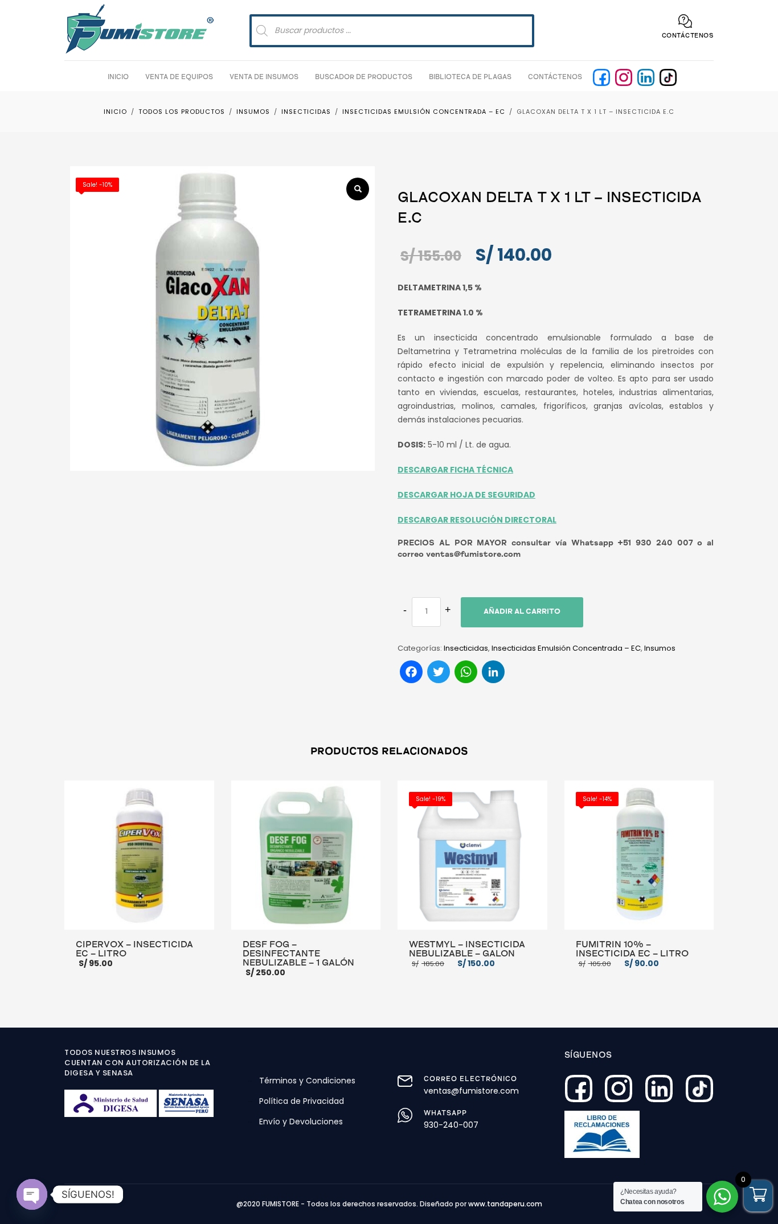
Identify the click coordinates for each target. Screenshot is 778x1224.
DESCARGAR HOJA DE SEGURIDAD (466, 494)
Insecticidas (466, 648)
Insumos (659, 648)
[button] (357, 189)
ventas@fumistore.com (471, 1090)
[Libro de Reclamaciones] (602, 1134)
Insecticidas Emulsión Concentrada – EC (566, 648)
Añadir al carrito (522, 612)
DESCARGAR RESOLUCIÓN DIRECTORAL (477, 519)
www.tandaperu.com (505, 1204)
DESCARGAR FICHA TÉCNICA (455, 469)
